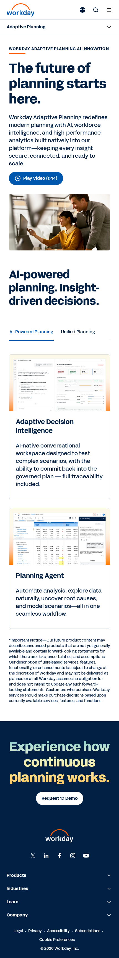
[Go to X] (33, 855)
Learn (13, 902)
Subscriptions (87, 931)
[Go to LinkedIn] (46, 855)
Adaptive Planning (26, 27)
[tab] (31, 332)
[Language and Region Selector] (82, 10)
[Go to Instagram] (72, 855)
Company (17, 915)
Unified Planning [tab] (78, 332)
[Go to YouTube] (86, 855)
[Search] (95, 10)
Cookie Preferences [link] (57, 939)
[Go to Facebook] (59, 855)
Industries (17, 888)
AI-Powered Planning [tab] (31, 332)
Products (16, 875)
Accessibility (58, 931)
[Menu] (109, 10)
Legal (18, 931)
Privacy (35, 931)
